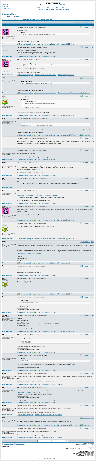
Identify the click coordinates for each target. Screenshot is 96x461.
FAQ (39, 7)
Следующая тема (88, 22)
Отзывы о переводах (46, 19)
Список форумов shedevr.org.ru (31, 19)
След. (17, 16)
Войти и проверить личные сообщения (54, 9)
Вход (67, 9)
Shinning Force (9, 14)
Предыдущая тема (78, 22)
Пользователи (51, 7)
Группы (59, 7)
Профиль (41, 9)
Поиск (44, 7)
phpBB (45, 458)
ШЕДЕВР (62, 5)
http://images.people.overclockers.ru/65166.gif (29, 253)
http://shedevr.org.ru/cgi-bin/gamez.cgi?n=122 (28, 392)
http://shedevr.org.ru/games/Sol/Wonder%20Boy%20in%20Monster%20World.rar (37, 195)
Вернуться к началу (7, 43)
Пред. (9, 16)
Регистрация (66, 7)
